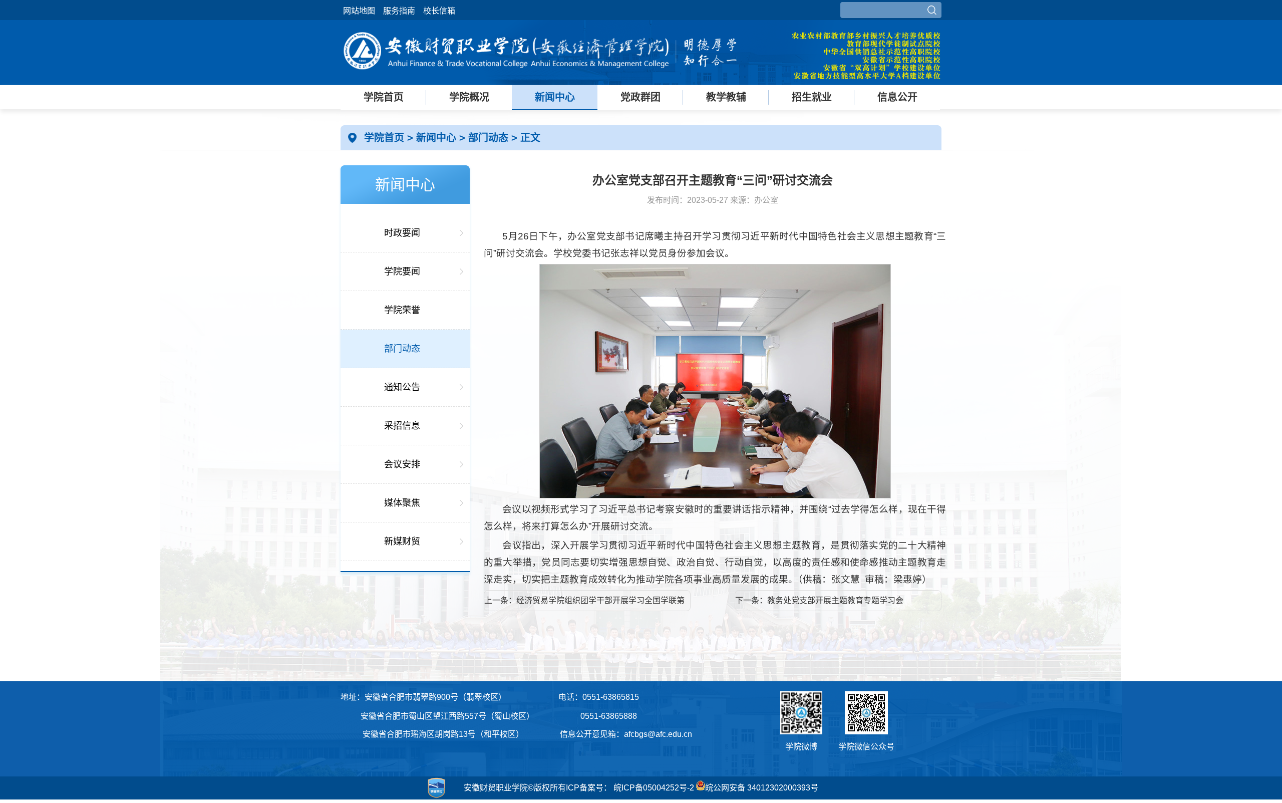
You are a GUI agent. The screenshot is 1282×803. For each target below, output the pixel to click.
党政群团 (640, 97)
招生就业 (812, 97)
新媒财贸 (402, 542)
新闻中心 (555, 97)
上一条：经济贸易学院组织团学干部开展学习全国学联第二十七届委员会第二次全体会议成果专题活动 (584, 603)
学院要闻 (402, 271)
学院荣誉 (402, 310)
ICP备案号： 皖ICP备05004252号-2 (630, 787)
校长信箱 (439, 11)
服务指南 (399, 11)
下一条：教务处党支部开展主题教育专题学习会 (819, 600)
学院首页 (384, 97)
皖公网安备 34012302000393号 (761, 787)
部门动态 (489, 137)
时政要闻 (402, 233)
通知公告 (402, 387)
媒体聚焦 (402, 503)
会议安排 (402, 464)
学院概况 (469, 97)
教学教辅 (726, 97)
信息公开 (897, 97)
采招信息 (402, 426)
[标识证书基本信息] (395, 798)
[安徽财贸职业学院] (541, 76)
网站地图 (359, 11)
